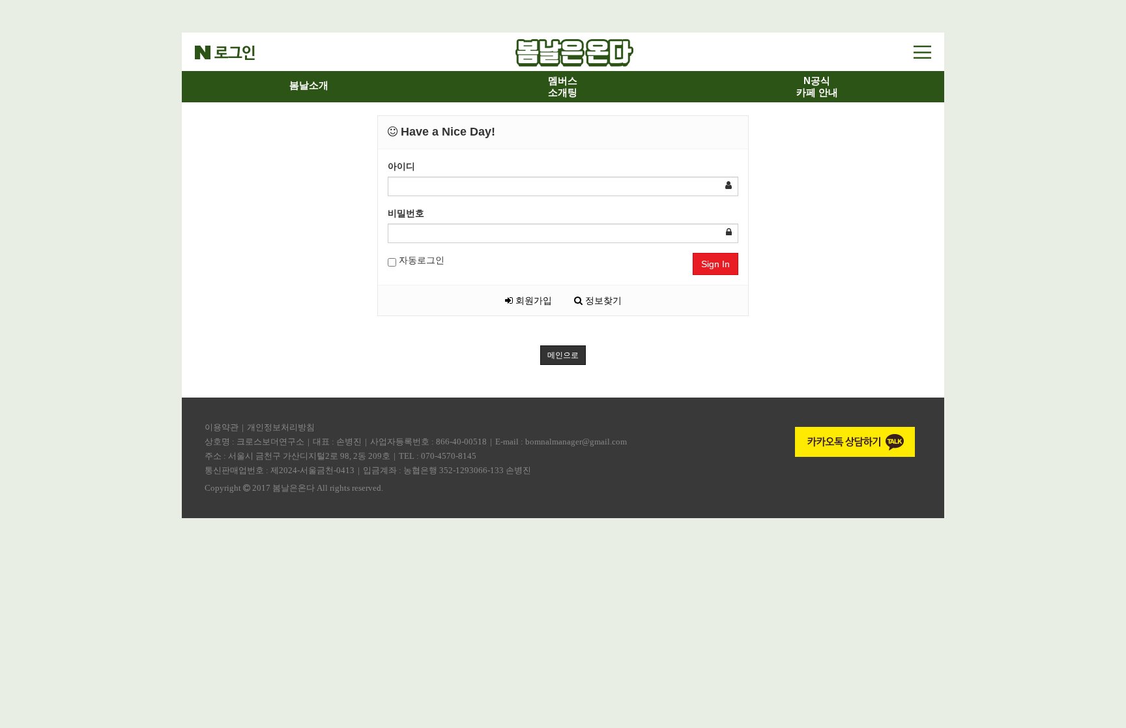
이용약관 (221, 427)
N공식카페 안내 (817, 86)
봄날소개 (308, 85)
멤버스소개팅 (562, 86)
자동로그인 (420, 260)
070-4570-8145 (448, 456)
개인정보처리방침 (281, 427)
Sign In (715, 264)
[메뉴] (922, 51)
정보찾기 (602, 300)
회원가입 (532, 300)
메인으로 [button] (563, 355)
